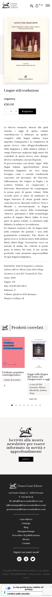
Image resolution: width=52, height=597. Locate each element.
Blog (26, 527)
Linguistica (9, 98)
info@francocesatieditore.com (27, 501)
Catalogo (26, 523)
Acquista (27, 111)
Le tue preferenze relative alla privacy (28, 588)
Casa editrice (26, 519)
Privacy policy (34, 574)
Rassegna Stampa (26, 531)
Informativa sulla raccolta (16, 593)
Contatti (26, 543)
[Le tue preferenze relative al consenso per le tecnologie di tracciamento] (4, 592)
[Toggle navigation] (48, 5)
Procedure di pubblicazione (26, 535)
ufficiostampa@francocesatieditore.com (26, 505)
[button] (12, 405)
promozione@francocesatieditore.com (26, 509)
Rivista (26, 539)
